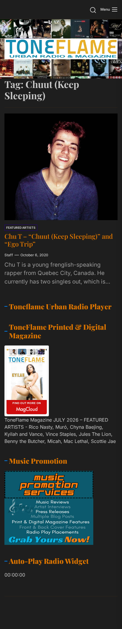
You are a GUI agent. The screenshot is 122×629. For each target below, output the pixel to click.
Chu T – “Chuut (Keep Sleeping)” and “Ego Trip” (58, 240)
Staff (8, 255)
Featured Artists (21, 227)
